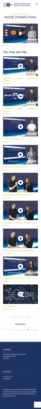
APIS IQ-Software (28, 394)
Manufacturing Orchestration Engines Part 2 (19, 222)
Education (16, 14)
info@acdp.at (7, 378)
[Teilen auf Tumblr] (24, 330)
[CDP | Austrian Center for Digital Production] (17, 4)
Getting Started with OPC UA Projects (17, 278)
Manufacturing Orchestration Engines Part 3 (19, 194)
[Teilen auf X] (9, 330)
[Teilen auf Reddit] (32, 330)
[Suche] (32, 4)
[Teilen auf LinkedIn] (20, 330)
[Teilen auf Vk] (28, 330)
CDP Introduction (9, 306)
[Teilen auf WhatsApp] (13, 330)
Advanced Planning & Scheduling (15, 166)
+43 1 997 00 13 (7, 376)
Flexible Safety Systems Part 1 (14, 139)
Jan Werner (27, 317)
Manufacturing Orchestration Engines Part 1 (19, 250)
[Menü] (37, 4)
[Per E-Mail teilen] (36, 330)
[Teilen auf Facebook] (5, 330)
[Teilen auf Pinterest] (17, 330)
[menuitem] (32, 4)
